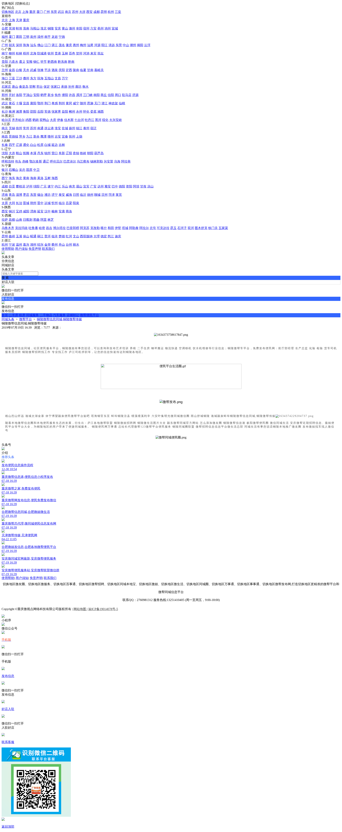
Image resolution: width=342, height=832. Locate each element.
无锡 (12, 128)
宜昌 (26, 103)
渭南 (33, 211)
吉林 (62, 144)
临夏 (83, 70)
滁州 (72, 28)
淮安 (58, 128)
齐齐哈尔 (18, 120)
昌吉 (49, 228)
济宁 (54, 194)
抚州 (72, 136)
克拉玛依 (21, 228)
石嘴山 (13, 169)
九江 (29, 136)
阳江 (104, 45)
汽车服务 (59, 315)
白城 (47, 144)
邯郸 (32, 86)
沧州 (71, 86)
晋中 (40, 203)
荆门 (47, 103)
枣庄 (26, 194)
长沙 (5, 111)
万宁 (65, 78)
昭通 (33, 236)
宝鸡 (19, 211)
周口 (118, 95)
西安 (89, 11)
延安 (40, 211)
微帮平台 (25, 319)
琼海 (40, 78)
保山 (26, 236)
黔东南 (62, 61)
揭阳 (140, 45)
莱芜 (119, 194)
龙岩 (54, 36)
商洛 (69, 211)
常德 (47, 111)
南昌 (5, 136)
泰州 (86, 128)
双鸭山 (44, 120)
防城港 (42, 53)
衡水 (85, 86)
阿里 (43, 219)
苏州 (75, 11)
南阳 (96, 95)
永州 (79, 111)
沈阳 (5, 153)
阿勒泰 (134, 228)
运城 (47, 203)
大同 (12, 203)
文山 (76, 236)
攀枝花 (20, 186)
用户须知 (21, 248)
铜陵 (51, 28)
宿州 (86, 28)
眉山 (79, 186)
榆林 (54, 211)
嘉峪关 (99, 70)
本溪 (33, 153)
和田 (111, 228)
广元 (43, 186)
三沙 (19, 78)
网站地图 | (80, 609)
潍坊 (47, 194)
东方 (33, 78)
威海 (69, 194)
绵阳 (36, 186)
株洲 (12, 111)
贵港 (58, 53)
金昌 (12, 70)
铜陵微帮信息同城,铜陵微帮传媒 (59, 319)
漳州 (40, 36)
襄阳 (33, 103)
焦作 (58, 95)
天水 (26, 70)
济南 (5, 194)
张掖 (40, 70)
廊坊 (78, 86)
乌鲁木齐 (8, 228)
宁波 (12, 244)
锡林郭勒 (96, 161)
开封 (12, 95)
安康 (62, 211)
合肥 (5, 28)
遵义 (22, 61)
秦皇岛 (23, 86)
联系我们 (48, 248)
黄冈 (69, 103)
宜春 (65, 136)
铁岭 (83, 153)
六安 (93, 28)
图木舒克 (201, 228)
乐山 (65, 186)
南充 (72, 186)
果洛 (40, 178)
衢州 (54, 244)
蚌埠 (19, 28)
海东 (12, 178)
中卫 (36, 169)
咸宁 (76, 103)
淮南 (26, 28)
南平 (47, 36)
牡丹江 (89, 120)
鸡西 (28, 120)
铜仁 (36, 61)
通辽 (46, 161)
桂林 (19, 53)
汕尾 (90, 45)
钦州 (51, 53)
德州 (90, 194)
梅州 (83, 45)
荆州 (62, 103)
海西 (54, 178)
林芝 (51, 219)
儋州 (26, 78)
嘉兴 (26, 244)
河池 (86, 53)
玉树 (47, 178)
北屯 (153, 228)
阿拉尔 (144, 228)
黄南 (26, 178)
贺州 (79, 53)
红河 (69, 236)
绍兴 (40, 244)
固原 (29, 169)
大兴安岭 (115, 120)
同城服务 (32, 315)
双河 (191, 228)
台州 (69, 244)
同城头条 (8, 319)
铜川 (12, 211)
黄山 (65, 28)
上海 (25, 11)
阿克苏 (84, 228)
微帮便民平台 (89, 315)
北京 (18, 11)
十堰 (19, 103)
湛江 (54, 45)
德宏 (104, 236)
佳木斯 (69, 120)
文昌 (58, 78)
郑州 (5, 95)
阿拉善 (126, 161)
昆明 (104, 11)
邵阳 (33, 111)
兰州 (5, 70)
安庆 (58, 28)
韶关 (12, 45)
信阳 (111, 95)
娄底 (93, 111)
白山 (33, 144)
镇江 (79, 128)
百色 (72, 53)
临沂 (83, 194)
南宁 (5, 53)
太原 (5, 203)
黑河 (98, 120)
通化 (26, 144)
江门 (47, 45)
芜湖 (12, 28)
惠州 (76, 45)
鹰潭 (43, 136)
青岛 (12, 194)
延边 (54, 144)
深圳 (19, 45)
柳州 (12, 53)
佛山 (40, 45)
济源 (135, 95)
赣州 (51, 136)
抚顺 (26, 153)
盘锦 (76, 153)
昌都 (12, 219)
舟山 (62, 244)
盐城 (65, 128)
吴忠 (22, 169)
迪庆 (118, 236)
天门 (97, 103)
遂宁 (51, 186)
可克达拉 (163, 228)
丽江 (40, 236)
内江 (58, 186)
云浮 (147, 45)
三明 (26, 36)
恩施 (90, 103)
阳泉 (76, 203)
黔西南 (52, 61)
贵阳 (5, 61)
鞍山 (19, 153)
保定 (47, 86)
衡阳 (26, 111)
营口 (54, 153)
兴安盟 (108, 161)
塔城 (125, 228)
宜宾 (86, 186)
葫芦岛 (99, 153)
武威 (33, 70)
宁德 (62, 36)
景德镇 (13, 136)
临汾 (62, 203)
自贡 (12, 186)
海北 (19, 178)
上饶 (79, 136)
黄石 (12, 103)
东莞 (54, 11)
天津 (19, 20)
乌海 (117, 161)
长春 (5, 144)
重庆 (32, 11)
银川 (5, 169)
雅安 (107, 186)
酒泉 (54, 70)
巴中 (115, 186)
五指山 (49, 78)
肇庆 (69, 45)
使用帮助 (8, 248)
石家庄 (6, 86)
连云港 (49, 128)
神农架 (113, 103)
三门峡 (88, 95)
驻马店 (126, 95)
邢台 (39, 86)
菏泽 (111, 194)
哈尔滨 (6, 120)
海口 (5, 78)
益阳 (65, 111)
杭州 (111, 11)
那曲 (36, 219)
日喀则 (27, 219)
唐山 (15, 86)
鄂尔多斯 (35, 161)
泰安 (62, 194)
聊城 (97, 194)
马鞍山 (35, 28)
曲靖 (12, 236)
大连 (82, 11)
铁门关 (213, 228)
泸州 (29, 186)
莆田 (19, 36)
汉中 (47, 211)
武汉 (61, 11)
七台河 (79, 120)
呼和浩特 (8, 161)
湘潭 (19, 111)
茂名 (62, 45)
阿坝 (136, 186)
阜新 (62, 153)
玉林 (65, 53)
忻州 (54, 203)
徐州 (19, 128)
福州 (5, 36)
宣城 (115, 28)
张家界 (56, 111)
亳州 (100, 28)
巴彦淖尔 (69, 161)
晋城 (26, 203)
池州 (107, 28)
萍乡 (22, 136)
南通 (40, 128)
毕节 (43, 61)
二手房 (13, 315)
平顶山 (27, 95)
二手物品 (46, 315)
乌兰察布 (83, 161)
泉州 (33, 36)
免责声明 (34, 248)
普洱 (47, 236)
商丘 (104, 95)
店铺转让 (72, 315)
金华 (47, 244)
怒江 (111, 236)
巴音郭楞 (72, 228)
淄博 (19, 194)
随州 (83, 103)
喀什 (104, 228)
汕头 (33, 45)
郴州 (72, 111)
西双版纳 (86, 236)
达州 (100, 186)
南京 (68, 11)
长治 (19, 203)
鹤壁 (43, 95)
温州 (19, 244)
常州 (26, 128)
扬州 (72, 128)
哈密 (42, 228)
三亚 (118, 11)
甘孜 (143, 186)
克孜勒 (95, 228)
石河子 (182, 228)
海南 (33, 178)
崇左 (100, 53)
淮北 (43, 28)
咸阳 (26, 211)
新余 (36, 136)
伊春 (60, 120)
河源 (97, 45)
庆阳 (62, 70)
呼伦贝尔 (56, 161)
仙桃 (122, 103)
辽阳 (69, 153)
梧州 (26, 53)
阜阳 (79, 28)
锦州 (47, 153)
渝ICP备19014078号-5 (103, 609)
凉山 (150, 186)
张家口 (55, 86)
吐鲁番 (33, 228)
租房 (22, 315)
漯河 (79, 95)
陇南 (76, 70)
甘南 (90, 70)
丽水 (76, 244)
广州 (47, 11)
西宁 (5, 178)
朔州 (33, 203)
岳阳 (40, 111)
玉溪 (19, 236)
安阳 (36, 95)
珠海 (26, 45)
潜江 (104, 103)
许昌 (72, 95)
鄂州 (40, 103)
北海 (33, 53)
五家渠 (223, 228)
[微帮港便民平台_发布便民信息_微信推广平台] (3, 253)
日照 (76, 194)
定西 (69, 70)
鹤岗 (35, 120)
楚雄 (62, 236)
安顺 (29, 61)
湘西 (100, 111)
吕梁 (69, 203)
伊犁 (118, 228)
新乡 (51, 95)
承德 (64, 86)
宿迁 (93, 128)
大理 (96, 236)
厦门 (39, 11)
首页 (5, 315)
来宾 (93, 53)
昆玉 (173, 228)
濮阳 (65, 95)
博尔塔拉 (59, 228)
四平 (12, 144)
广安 (93, 186)
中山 (126, 45)
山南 (19, 219)
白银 (19, 70)
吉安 (58, 136)
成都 (96, 11)
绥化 (105, 120)
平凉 (47, 70)
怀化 (86, 111)
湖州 (33, 244)
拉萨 (5, 219)
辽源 (19, 144)
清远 (111, 45)
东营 (33, 194)
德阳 (122, 186)
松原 (40, 144)
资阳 (129, 186)
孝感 (54, 103)
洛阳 (19, 95)
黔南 (71, 61)
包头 (18, 161)
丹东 (40, 153)
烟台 (40, 194)
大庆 (53, 120)
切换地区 (8, 11)
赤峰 (25, 161)
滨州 (104, 194)
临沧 (54, 236)
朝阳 (90, 153)
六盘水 (13, 61)
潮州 (133, 45)
